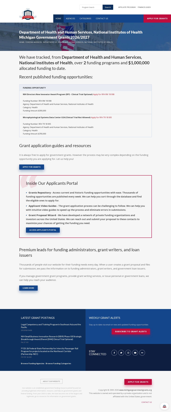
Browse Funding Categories (58, 363)
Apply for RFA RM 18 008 (103, 94)
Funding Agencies (33, 42)
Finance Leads (144, 7)
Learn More (28, 288)
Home (58, 18)
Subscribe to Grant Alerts (131, 331)
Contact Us (102, 18)
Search (108, 7)
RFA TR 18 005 (45, 124)
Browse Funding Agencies (32, 363)
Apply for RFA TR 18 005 (101, 117)
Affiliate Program (127, 7)
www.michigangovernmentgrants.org (135, 390)
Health (35, 107)
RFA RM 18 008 (45, 101)
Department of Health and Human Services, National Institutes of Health (78, 42)
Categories (85, 18)
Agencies (70, 18)
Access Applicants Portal (42, 230)
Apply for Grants (157, 18)
